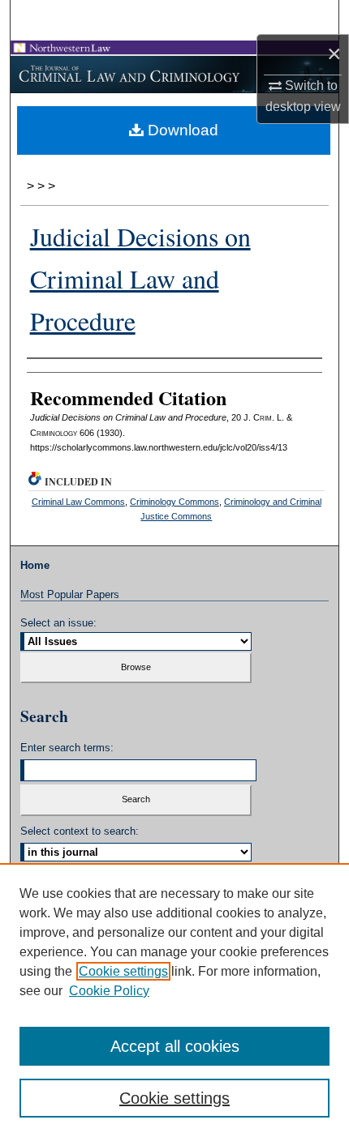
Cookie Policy (109, 991)
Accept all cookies (174, 1046)
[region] (174, 1000)
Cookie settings (123, 971)
